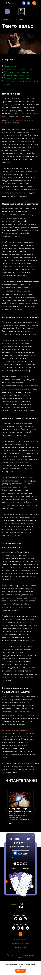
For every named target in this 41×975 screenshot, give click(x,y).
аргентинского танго (26, 120)
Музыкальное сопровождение (18, 72)
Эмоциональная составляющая (18, 78)
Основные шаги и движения (17, 75)
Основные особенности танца (18, 69)
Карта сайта (20, 951)
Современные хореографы (14, 730)
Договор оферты (20, 940)
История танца (10, 66)
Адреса (11, 3)
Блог (11, 19)
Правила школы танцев (20, 944)
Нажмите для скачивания (20, 868)
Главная (5, 19)
